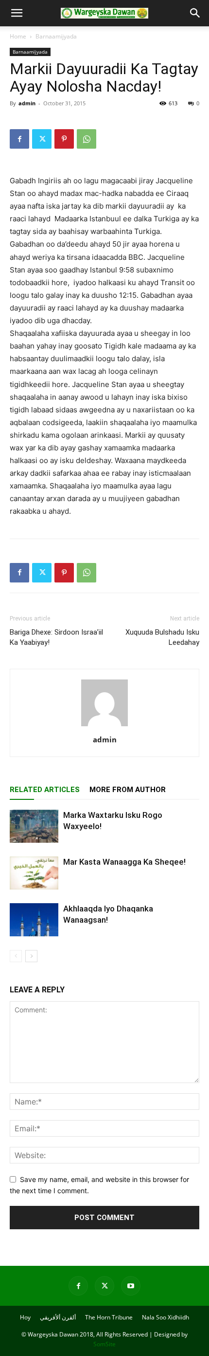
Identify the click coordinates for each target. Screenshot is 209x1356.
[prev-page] (16, 956)
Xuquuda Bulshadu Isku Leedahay (162, 637)
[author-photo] (104, 726)
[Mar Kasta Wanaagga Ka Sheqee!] (34, 873)
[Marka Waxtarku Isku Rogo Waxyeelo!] (34, 826)
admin (26, 103)
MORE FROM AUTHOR (127, 789)
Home (18, 36)
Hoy (25, 1317)
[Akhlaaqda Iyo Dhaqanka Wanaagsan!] (34, 920)
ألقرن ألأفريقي (58, 1317)
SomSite (104, 1344)
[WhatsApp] (86, 139)
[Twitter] (42, 139)
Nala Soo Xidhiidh (165, 1317)
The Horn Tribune (109, 1317)
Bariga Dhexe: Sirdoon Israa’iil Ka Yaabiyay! (56, 637)
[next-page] (31, 956)
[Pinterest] (64, 139)
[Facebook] (19, 139)
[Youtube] (130, 1286)
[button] (16, 13)
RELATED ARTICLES (45, 789)
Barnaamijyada (56, 36)
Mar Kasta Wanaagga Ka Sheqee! (124, 862)
